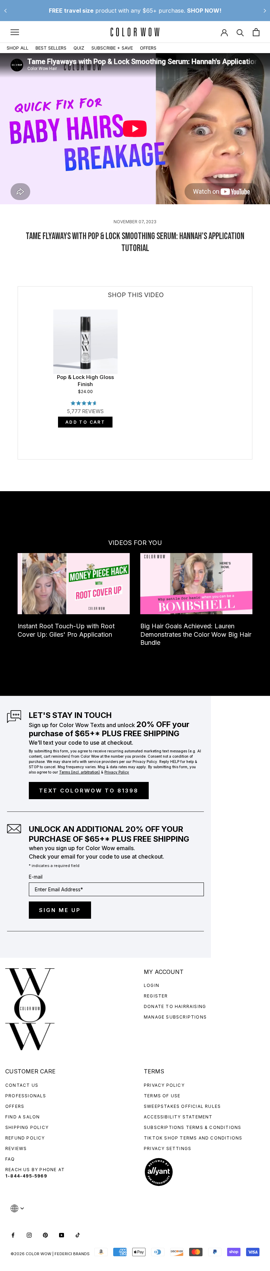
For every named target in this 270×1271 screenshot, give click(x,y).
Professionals (25, 1095)
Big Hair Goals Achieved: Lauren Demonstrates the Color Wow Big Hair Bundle (195, 634)
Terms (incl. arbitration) (79, 772)
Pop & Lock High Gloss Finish (85, 380)
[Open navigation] (15, 32)
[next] (252, 406)
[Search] (240, 32)
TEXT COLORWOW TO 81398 (89, 790)
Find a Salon (22, 1116)
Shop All (17, 48)
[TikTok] (77, 1235)
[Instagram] (29, 1235)
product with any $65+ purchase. (135, 10)
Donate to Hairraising (175, 1006)
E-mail (36, 877)
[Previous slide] (5, 10)
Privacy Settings (167, 1148)
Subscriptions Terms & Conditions (192, 1127)
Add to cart (85, 422)
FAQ (10, 1159)
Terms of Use (162, 1095)
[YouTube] (61, 1235)
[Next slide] (264, 10)
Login (151, 985)
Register (156, 996)
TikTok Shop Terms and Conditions (193, 1138)
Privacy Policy (164, 1085)
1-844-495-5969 (26, 1176)
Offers (148, 48)
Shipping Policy (27, 1127)
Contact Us (21, 1085)
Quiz (78, 48)
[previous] (18, 406)
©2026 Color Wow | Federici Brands (50, 1253)
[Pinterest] (45, 1235)
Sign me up (60, 910)
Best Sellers (51, 48)
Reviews (16, 1148)
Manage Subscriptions (175, 1017)
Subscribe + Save (112, 48)
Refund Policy (25, 1138)
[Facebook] (13, 1235)
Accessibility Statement (178, 1116)
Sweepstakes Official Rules (182, 1106)
